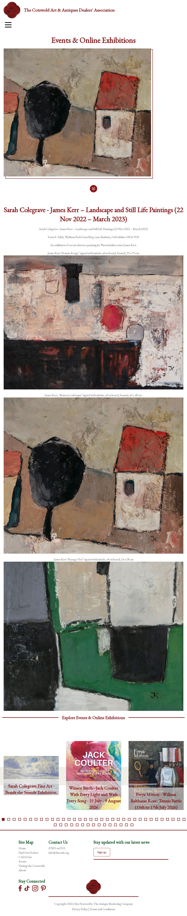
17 (90, 819)
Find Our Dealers (28, 853)
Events (22, 861)
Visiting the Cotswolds (32, 866)
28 (151, 819)
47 (121, 824)
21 (112, 819)
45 (110, 824)
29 (156, 819)
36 (60, 824)
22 (118, 819)
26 (140, 819)
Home (22, 848)
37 (66, 824)
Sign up (101, 852)
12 (63, 819)
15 (80, 819)
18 (96, 819)
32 (173, 819)
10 (52, 819)
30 (162, 819)
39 (77, 824)
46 (115, 824)
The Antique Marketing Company (113, 904)
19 (101, 819)
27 (145, 819)
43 (99, 824)
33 (178, 819)
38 (71, 824)
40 (82, 824)
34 (184, 819)
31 (167, 819)
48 (126, 824)
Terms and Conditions (102, 909)
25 (134, 819)
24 (129, 819)
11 (58, 819)
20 (107, 819)
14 (74, 819)
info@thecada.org (59, 853)
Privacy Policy (80, 909)
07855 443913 (57, 848)
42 (93, 824)
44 (104, 824)
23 (123, 819)
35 (55, 824)
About (22, 870)
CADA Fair (25, 857)
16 (85, 819)
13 (69, 819)
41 (88, 824)
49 (132, 824)
